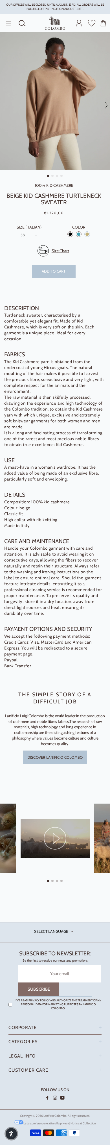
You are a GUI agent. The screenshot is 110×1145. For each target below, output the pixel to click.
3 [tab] (57, 176)
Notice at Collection (83, 1123)
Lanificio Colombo (55, 1116)
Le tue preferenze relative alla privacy (46, 1123)
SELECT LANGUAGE (51, 931)
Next (104, 105)
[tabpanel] (55, 101)
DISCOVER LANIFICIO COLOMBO (55, 757)
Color (78, 227)
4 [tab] (62, 176)
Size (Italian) (29, 227)
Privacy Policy (39, 1000)
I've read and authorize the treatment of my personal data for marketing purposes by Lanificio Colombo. (58, 1004)
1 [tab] (48, 176)
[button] (11, 1133)
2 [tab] (52, 176)
